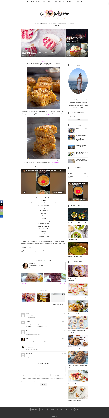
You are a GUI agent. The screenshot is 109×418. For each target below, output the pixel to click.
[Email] (1, 210)
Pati (26, 330)
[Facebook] (1, 201)
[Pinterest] (78, 1)
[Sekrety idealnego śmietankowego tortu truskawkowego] (43, 43)
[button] (23, 43)
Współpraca (62, 1)
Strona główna (30, 1)
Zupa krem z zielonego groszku (75, 256)
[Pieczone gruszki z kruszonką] (78, 392)
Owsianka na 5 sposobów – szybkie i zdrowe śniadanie (81, 160)
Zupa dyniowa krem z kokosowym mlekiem (78, 222)
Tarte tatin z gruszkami (73, 313)
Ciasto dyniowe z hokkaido (74, 348)
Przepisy (50, 1)
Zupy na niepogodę (72, 239)
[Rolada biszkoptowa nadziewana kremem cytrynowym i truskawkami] (77, 50)
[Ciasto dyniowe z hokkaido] (78, 341)
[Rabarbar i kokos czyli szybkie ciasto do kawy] (43, 297)
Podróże (38, 1)
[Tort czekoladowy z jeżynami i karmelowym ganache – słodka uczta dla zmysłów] (77, 36)
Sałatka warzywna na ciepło (81, 128)
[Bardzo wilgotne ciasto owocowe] (58, 297)
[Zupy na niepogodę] (78, 231)
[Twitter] (51, 25)
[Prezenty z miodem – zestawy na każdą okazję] (71, 154)
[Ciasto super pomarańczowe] (28, 297)
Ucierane (41, 59)
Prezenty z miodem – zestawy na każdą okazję (82, 153)
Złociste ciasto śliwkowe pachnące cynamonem (75, 279)
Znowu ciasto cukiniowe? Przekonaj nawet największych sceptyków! (77, 366)
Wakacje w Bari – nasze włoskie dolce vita (81, 146)
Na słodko (36, 59)
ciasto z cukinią (49, 164)
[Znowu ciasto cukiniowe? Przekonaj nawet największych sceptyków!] (78, 357)
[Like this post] (45, 260)
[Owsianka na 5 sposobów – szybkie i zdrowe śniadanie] (71, 161)
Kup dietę (69, 1)
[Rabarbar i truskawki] (78, 376)
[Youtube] (56, 25)
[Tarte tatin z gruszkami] (78, 306)
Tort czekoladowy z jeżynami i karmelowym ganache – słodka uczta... (75, 38)
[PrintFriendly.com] (1, 213)
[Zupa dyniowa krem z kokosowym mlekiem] (78, 214)
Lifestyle (77, 170)
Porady (44, 1)
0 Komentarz (29, 55)
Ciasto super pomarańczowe (28, 303)
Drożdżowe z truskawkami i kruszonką (77, 297)
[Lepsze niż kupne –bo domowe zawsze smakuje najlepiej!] (78, 322)
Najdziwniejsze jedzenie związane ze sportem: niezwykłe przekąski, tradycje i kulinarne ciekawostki (80, 138)
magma (27, 313)
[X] (1, 204)
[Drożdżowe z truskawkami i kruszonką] (78, 289)
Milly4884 (28, 321)
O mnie (55, 1)
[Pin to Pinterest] (49, 260)
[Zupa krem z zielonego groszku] (78, 248)
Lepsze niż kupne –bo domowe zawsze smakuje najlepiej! (76, 331)
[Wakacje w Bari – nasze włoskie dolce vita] (71, 147)
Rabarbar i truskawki (73, 383)
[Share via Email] (50, 260)
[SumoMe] (1, 216)
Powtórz (64, 321)
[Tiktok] (81, 1)
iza (26, 345)
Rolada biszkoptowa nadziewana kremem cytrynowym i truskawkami (76, 53)
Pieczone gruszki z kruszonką (74, 400)
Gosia (27, 338)
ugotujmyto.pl (29, 353)
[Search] (83, 1)
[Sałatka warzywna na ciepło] (71, 130)
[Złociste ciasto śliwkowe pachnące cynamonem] (78, 271)
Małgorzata (42, 64)
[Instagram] (77, 1)
